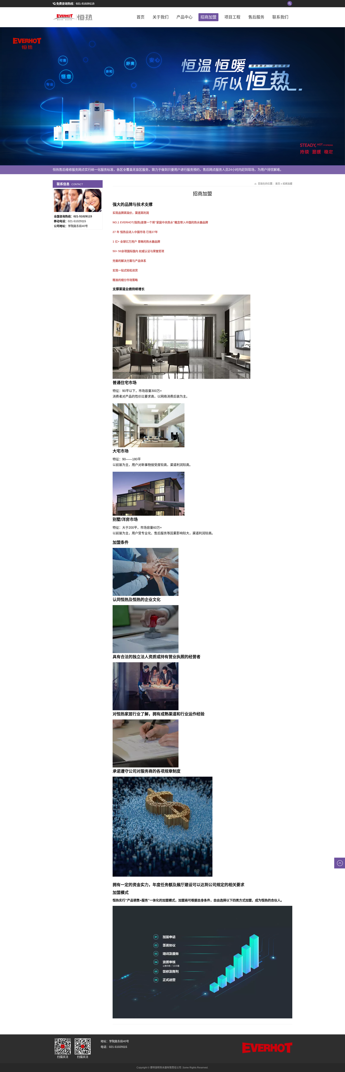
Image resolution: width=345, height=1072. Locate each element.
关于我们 (161, 17)
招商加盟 (208, 17)
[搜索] (289, 3)
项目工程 (232, 17)
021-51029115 (85, 3)
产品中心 (184, 17)
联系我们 (280, 17)
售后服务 (256, 17)
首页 (141, 17)
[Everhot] (73, 17)
